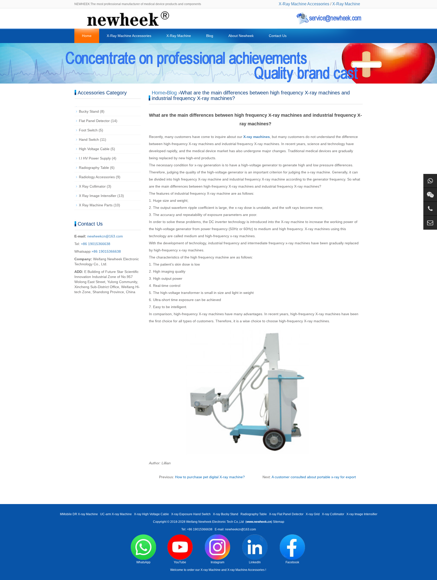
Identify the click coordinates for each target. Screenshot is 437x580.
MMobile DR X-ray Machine (79, 514)
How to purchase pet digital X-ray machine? (210, 477)
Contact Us (278, 36)
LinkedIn (255, 562)
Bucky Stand (89, 111)
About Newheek (241, 36)
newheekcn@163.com (105, 236)
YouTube (180, 562)
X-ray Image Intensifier (361, 514)
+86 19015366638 (95, 244)
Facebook (292, 562)
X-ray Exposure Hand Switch (191, 514)
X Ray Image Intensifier (97, 196)
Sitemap (278, 522)
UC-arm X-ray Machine (116, 514)
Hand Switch (89, 139)
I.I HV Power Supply (95, 158)
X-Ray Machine (346, 4)
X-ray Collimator (333, 514)
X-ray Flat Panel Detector (286, 514)
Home (87, 36)
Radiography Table (94, 168)
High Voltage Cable (94, 149)
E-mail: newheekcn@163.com (235, 529)
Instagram (217, 562)
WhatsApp (143, 562)
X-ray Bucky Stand (225, 514)
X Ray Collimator (92, 186)
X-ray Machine (211, 570)
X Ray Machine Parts (96, 205)
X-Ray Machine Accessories (304, 4)
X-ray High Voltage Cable (151, 514)
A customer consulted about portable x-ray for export (314, 477)
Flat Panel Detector (94, 121)
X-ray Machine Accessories (246, 570)
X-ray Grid (313, 514)
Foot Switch (88, 130)
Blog (209, 36)
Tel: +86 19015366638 (196, 529)
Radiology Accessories (97, 177)
